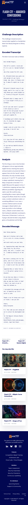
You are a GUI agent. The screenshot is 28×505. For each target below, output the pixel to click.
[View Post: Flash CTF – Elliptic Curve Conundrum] (14, 385)
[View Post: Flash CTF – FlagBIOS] (14, 360)
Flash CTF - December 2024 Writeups (12, 328)
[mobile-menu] (24, 2)
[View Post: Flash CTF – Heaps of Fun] (14, 411)
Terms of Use (7, 494)
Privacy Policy (16, 494)
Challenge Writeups (18, 19)
